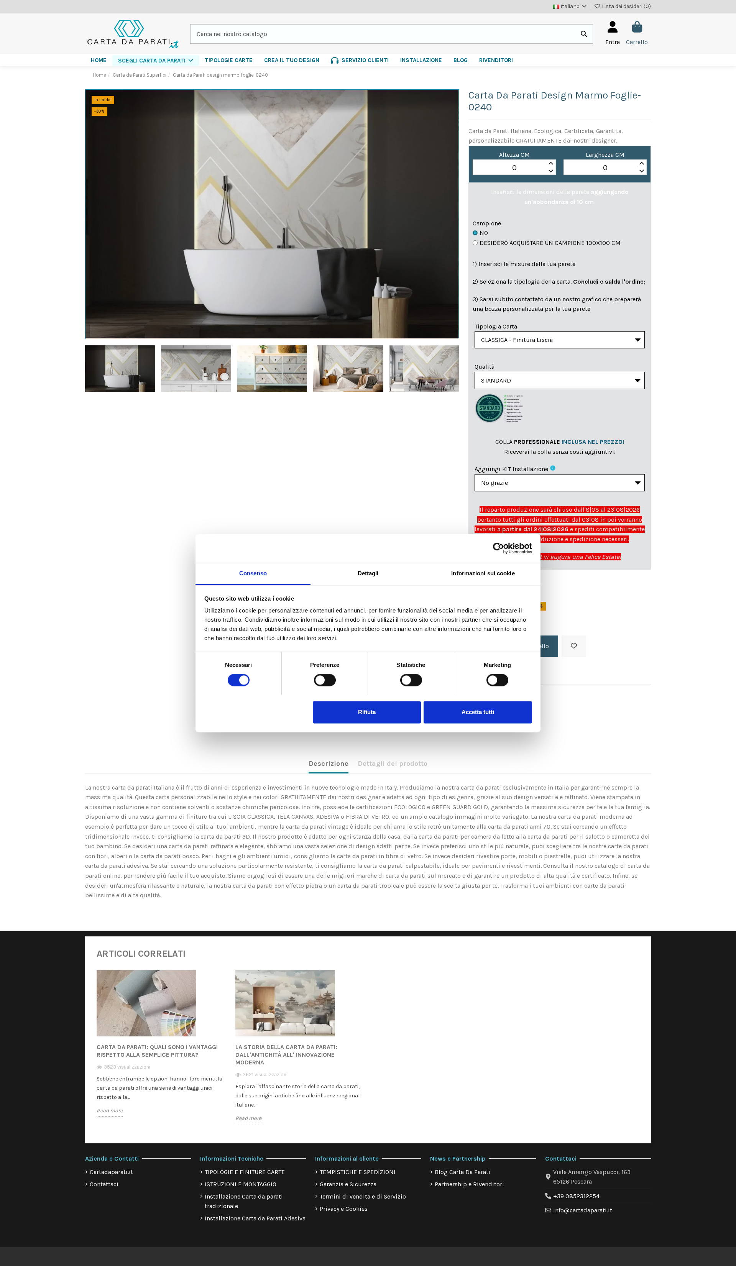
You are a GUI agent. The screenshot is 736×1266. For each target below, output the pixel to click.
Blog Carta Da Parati (462, 1172)
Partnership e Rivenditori (469, 1184)
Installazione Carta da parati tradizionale (244, 1201)
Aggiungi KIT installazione (511, 469)
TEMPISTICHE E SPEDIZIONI (358, 1172)
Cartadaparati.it (111, 1172)
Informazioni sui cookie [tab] (482, 573)
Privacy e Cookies (344, 1208)
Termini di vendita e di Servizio (363, 1196)
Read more (110, 1110)
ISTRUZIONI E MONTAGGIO (240, 1184)
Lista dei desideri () (626, 6)
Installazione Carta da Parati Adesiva (255, 1218)
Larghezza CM (605, 154)
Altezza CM (514, 154)
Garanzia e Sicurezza (348, 1184)
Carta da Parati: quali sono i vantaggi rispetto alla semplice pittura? (157, 1050)
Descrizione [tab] (328, 763)
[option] (160, 1048)
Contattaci (104, 1184)
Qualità (485, 366)
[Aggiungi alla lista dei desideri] (574, 646)
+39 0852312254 (576, 1196)
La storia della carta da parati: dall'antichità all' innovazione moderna (286, 1054)
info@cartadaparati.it (582, 1210)
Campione (487, 223)
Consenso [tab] (253, 573)
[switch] (325, 680)
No (484, 232)
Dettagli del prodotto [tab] (392, 763)
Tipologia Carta (496, 326)
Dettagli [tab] (368, 573)
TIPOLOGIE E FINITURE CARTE (245, 1172)
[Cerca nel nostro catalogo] (584, 34)
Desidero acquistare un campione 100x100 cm (550, 242)
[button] (155, 60)
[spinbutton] (514, 167)
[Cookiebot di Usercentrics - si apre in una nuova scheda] (498, 548)
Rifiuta (367, 712)
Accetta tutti (478, 712)
